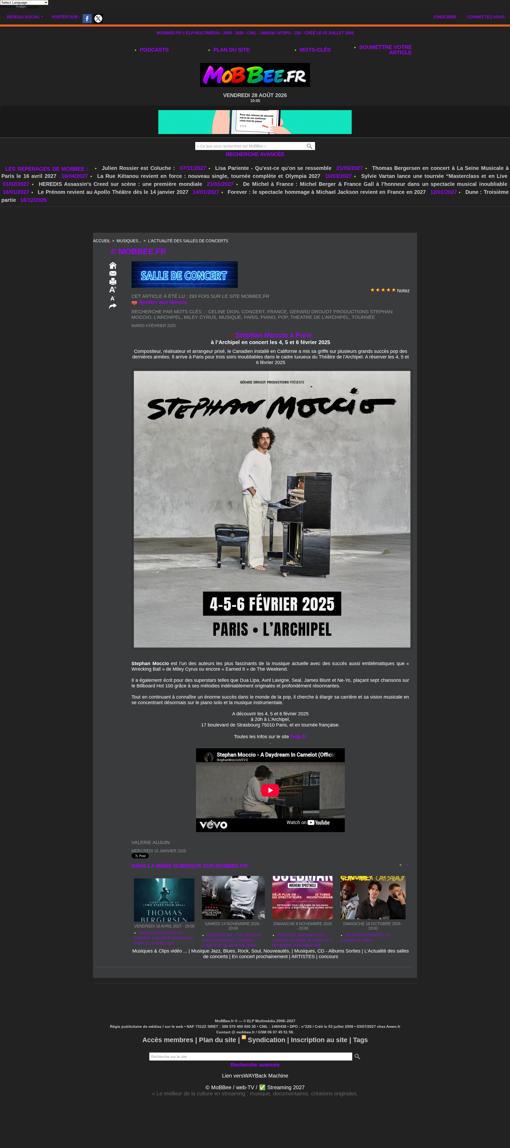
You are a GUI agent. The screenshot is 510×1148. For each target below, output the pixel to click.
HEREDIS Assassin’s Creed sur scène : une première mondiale (120, 184)
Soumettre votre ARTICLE (385, 49)
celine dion (223, 311)
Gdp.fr (298, 736)
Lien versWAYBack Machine (255, 1076)
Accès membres (167, 1039)
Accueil (101, 241)
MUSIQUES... (129, 241)
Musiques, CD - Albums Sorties (327, 951)
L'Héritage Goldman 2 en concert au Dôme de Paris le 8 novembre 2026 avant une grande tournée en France (302, 939)
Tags (360, 1039)
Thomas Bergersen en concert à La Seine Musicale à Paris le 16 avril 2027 (163, 937)
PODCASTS (153, 50)
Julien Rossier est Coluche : (139, 168)
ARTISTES (303, 956)
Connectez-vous (486, 17)
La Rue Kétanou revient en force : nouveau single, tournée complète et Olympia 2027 (208, 176)
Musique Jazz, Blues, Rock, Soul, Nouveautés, (240, 951)
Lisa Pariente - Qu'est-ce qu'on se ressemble (274, 168)
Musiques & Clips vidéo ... (159, 951)
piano (268, 317)
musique (230, 317)
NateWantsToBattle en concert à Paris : (365, 937)
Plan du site (231, 50)
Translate (33, 6)
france (277, 311)
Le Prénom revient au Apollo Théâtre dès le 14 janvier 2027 (113, 192)
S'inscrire (445, 17)
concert (253, 311)
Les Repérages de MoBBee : (48, 169)
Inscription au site (319, 1039)
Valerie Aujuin (150, 842)
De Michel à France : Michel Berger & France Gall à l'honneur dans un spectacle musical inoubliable (375, 184)
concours (328, 956)
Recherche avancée (255, 154)
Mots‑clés (314, 50)
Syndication (266, 1039)
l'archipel (167, 317)
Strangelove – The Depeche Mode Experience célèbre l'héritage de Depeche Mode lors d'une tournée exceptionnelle (231, 939)
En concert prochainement (260, 956)
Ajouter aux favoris (163, 302)
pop (283, 317)
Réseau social (23, 17)
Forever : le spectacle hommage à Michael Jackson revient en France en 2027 (327, 192)
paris (251, 317)
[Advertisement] (255, 220)
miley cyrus (200, 317)
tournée (363, 317)
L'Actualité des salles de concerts (188, 241)
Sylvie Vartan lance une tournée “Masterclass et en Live (434, 176)
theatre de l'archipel (319, 317)
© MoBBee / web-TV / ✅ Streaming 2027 (255, 1087)
